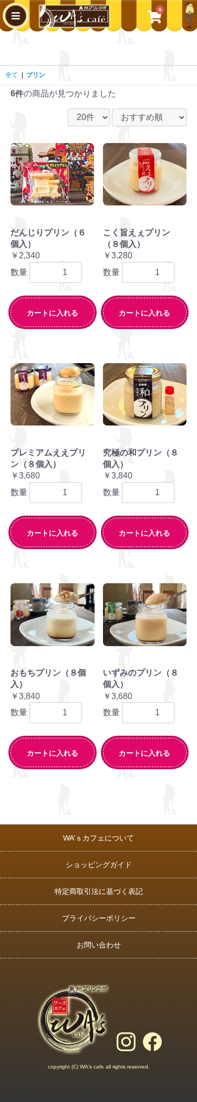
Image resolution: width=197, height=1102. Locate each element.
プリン (35, 75)
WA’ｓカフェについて (98, 838)
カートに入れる (52, 313)
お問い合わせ (99, 945)
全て (11, 75)
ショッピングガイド (99, 864)
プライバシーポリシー (99, 918)
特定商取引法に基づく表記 (99, 891)
